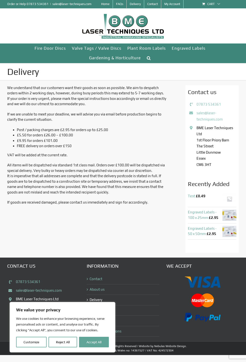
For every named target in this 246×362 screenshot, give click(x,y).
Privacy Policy (100, 321)
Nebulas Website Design (170, 346)
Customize (31, 342)
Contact (96, 279)
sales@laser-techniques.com (72, 4)
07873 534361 (38, 4)
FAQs (94, 310)
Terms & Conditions (105, 331)
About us (97, 289)
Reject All (63, 342)
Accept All (93, 342)
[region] (62, 327)
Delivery (96, 300)
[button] (149, 58)
